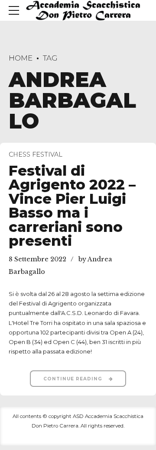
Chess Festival (35, 154)
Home (20, 58)
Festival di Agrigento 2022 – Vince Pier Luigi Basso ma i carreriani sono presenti (72, 206)
